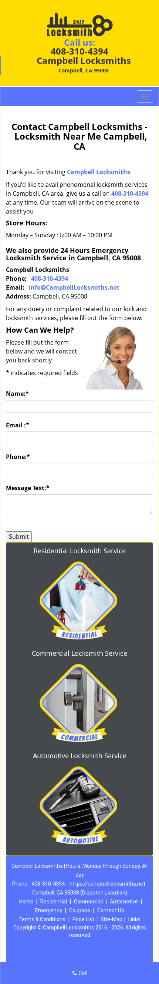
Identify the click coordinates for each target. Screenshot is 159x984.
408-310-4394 (79, 51)
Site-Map (111, 919)
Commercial (88, 902)
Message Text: (28, 488)
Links (134, 919)
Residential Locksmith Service (80, 550)
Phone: (18, 457)
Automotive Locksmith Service (79, 755)
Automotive (124, 902)
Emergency (48, 910)
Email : (17, 425)
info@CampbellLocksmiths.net (74, 287)
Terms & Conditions (41, 919)
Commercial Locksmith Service (79, 653)
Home (26, 902)
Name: (17, 394)
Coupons (79, 910)
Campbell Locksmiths (98, 172)
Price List (83, 919)
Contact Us (110, 910)
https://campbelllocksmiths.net (107, 884)
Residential (53, 902)
